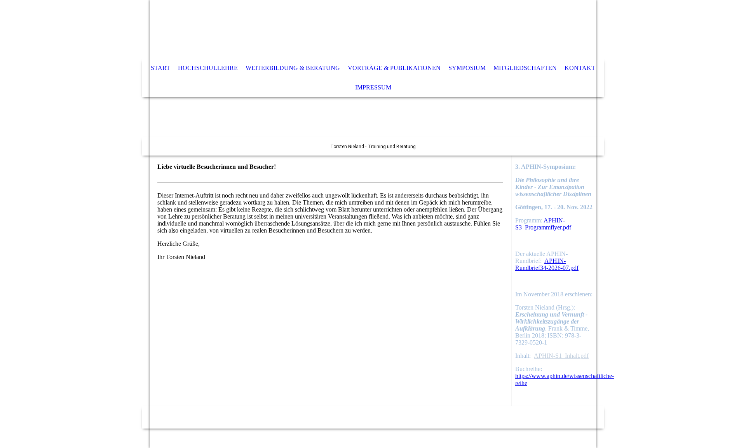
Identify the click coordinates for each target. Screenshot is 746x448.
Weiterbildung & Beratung (293, 68)
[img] (350, 29)
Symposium (467, 68)
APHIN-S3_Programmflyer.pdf (543, 224)
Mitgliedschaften (525, 68)
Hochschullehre (208, 68)
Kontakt (580, 68)
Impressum (373, 87)
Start (160, 68)
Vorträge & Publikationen (394, 68)
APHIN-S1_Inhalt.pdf (561, 355)
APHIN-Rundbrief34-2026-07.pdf (547, 264)
